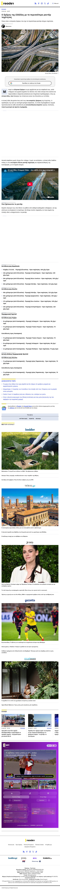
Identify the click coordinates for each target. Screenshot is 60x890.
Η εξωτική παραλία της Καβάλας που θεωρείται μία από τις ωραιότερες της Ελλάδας (24, 532)
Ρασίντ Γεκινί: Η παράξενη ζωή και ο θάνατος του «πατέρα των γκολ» (24, 394)
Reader (19, 406)
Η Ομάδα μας (48, 844)
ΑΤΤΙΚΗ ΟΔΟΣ (23, 418)
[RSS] (35, 3)
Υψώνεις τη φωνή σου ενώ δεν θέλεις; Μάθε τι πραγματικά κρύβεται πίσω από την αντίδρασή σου (28, 594)
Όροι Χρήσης (19, 844)
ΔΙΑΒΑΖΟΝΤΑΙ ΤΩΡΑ (9, 381)
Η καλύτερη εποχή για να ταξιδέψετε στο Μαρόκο (15, 536)
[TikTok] (48, 3)
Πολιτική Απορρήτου (29, 844)
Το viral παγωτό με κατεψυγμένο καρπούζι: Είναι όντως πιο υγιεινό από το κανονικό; (24, 590)
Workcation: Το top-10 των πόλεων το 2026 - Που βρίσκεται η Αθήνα (20, 471)
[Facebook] (38, 3)
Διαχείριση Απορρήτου (30, 846)
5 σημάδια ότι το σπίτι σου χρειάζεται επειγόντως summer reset (18, 700)
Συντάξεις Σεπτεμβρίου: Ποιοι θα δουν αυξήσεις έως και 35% (17, 479)
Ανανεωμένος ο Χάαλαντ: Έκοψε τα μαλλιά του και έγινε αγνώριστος (20, 646)
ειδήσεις (12, 408)
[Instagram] (42, 3)
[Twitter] (45, 3)
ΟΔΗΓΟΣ (32, 418)
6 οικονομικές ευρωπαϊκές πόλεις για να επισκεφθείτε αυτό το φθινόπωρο (21, 527)
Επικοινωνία (11, 844)
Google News (28, 406)
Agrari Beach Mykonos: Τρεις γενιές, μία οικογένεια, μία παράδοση (19, 705)
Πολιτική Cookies (39, 844)
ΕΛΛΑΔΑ (4, 9)
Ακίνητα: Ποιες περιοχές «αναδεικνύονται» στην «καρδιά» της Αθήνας (20, 475)
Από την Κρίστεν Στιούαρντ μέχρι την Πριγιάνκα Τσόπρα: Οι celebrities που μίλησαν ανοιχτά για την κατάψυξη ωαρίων (28, 585)
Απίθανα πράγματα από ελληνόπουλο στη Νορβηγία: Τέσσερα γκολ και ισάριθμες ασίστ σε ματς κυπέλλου (27, 651)
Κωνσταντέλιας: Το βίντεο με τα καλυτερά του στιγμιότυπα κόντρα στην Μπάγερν (23, 642)
